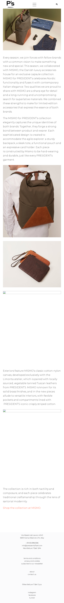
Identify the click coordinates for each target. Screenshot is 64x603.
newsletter (39, 564)
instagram (32, 592)
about (32, 572)
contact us (32, 574)
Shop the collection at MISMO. (22, 508)
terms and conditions (32, 558)
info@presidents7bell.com (32, 546)
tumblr (32, 598)
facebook (32, 595)
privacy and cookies (32, 561)
